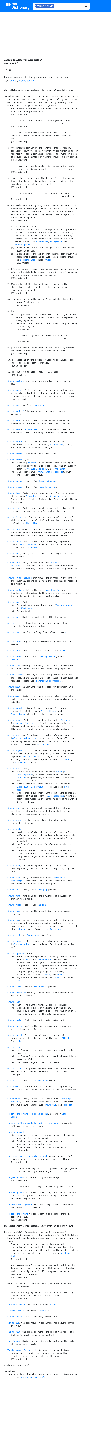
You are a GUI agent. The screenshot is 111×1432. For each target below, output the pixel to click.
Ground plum (13, 878)
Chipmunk (45, 974)
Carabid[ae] (56, 444)
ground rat (43, 744)
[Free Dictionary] (18, 6)
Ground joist (14, 641)
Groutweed (39, 405)
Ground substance (16, 993)
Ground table (14, 1020)
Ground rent (13, 896)
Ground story (14, 987)
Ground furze (14, 541)
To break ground (39, 1114)
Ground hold (13, 617)
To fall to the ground (46, 1123)
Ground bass (13, 429)
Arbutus (15, 659)
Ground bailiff (15, 411)
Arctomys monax (64, 605)
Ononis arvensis (27, 544)
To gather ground (37, 1156)
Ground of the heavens (19, 578)
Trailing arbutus (46, 656)
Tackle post (30, 1350)
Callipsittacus (49, 711)
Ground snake (14, 941)
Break (14, 1117)
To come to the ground (19, 1123)
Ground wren (41, 1080)
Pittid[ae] (67, 1038)
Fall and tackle (16, 1305)
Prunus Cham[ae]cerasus (50, 472)
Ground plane (14, 820)
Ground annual (14, 390)
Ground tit (13, 1080)
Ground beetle (14, 441)
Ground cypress (15, 487)
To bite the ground (17, 1114)
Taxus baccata (51, 590)
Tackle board (14, 1350)
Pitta (18, 1041)
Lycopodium (22, 787)
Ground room (13, 911)
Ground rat (13, 890)
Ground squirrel (16, 953)
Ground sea (13, 920)
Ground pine (13, 768)
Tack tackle (13, 1341)
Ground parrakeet (16, 708)
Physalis (31, 463)
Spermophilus (44, 959)
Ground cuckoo (14, 481)
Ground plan (13, 808)
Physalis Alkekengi (36, 469)
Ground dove (13, 493)
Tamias (28, 959)
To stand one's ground (19, 1205)
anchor (13, 80)
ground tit (50, 1105)
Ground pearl (14, 720)
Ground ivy (13, 632)
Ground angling (15, 381)
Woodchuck (26, 608)
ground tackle (26, 80)
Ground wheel (14, 1086)
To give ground (15, 1177)
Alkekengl (60, 469)
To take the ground (17, 1214)
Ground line (13, 666)
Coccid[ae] (66, 720)
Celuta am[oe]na (20, 944)
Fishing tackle (15, 1311)
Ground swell (14, 1002)
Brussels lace (27, 260)
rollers (21, 929)
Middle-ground (22, 245)
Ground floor (14, 517)
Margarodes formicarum (24, 723)
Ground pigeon (14, 750)
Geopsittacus (18, 714)
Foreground (56, 242)
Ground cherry (14, 460)
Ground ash (13, 405)
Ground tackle (14, 1026)
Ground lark (13, 650)
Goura (68, 759)
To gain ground (15, 1132)
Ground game (13, 553)
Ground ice (13, 623)
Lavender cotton (47, 487)
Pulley (52, 1305)
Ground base (31, 429)
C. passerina (57, 496)
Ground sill (13, 935)
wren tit (67, 1105)
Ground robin (14, 905)
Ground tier (13, 1047)
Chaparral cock (47, 481)
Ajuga (59, 772)
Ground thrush (14, 1035)
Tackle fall (13, 1332)
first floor (32, 523)
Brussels (49, 260)
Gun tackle (13, 1323)
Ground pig (13, 735)
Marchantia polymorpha (48, 681)
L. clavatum (36, 787)
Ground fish (13, 508)
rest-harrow (31, 547)
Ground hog (13, 602)
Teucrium (21, 778)
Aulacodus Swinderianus (24, 738)
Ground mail (13, 687)
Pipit (62, 650)
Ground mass (13, 696)
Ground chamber (15, 454)
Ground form (13, 529)
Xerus (58, 977)
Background (42, 242)
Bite (64, 1114)
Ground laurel (14, 656)
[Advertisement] (55, 33)
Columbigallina (34, 496)
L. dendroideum (56, 796)
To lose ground (15, 1192)
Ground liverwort (16, 675)
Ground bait (13, 420)
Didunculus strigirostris (34, 756)
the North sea (53, 929)
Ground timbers (15, 1068)
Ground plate (14, 829)
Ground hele (13, 563)
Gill (67, 632)
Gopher (60, 974)
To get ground (14, 1156)
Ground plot (13, 865)
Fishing (41, 1311)
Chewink (41, 905)
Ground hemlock (15, 590)
